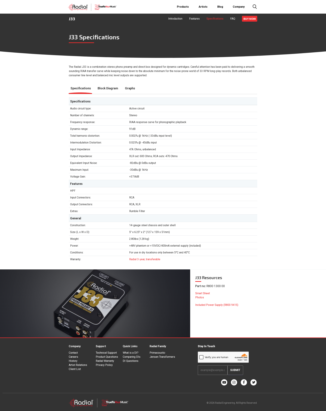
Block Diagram (108, 88)
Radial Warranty (105, 360)
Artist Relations (78, 365)
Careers (73, 356)
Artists (203, 6)
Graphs (130, 88)
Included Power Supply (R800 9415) (216, 305)
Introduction (175, 18)
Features (194, 18)
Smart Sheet (202, 293)
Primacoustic (157, 352)
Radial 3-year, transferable (144, 259)
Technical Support (106, 352)
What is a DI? (130, 352)
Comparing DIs (131, 356)
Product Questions (107, 356)
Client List (75, 369)
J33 (72, 18)
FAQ (232, 18)
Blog (220, 6)
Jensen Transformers (162, 356)
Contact (73, 352)
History (73, 360)
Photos (199, 297)
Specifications (214, 18)
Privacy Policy (104, 365)
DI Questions (130, 360)
